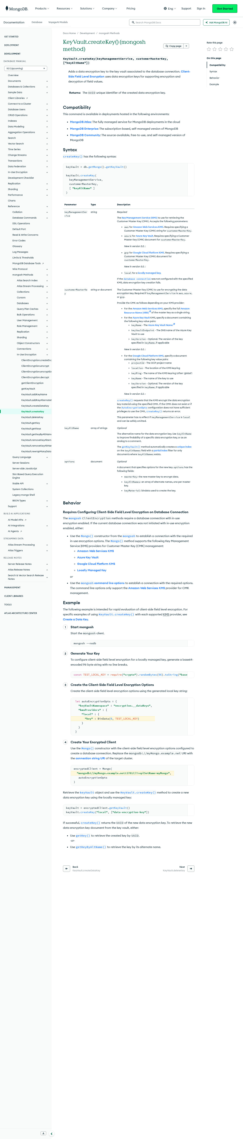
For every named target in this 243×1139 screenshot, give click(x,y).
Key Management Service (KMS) (139, 217)
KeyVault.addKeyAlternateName (36, 400)
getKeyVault (28, 388)
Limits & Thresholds (23, 257)
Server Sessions (20, 462)
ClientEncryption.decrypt (35, 377)
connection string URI (90, 758)
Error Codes (18, 240)
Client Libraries (16, 98)
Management (12, 587)
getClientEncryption (32, 383)
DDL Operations (21, 223)
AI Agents (13, 531)
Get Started (225, 8)
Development (87, 33)
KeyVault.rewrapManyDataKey (36, 451)
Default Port (19, 229)
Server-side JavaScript (24, 468)
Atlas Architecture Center (20, 613)
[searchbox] (164, 22)
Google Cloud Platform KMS (148, 252)
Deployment (11, 45)
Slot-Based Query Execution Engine (27, 476)
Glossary (17, 246)
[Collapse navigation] (51, 1133)
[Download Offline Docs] (43, 1133)
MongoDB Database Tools (26, 263)
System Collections (22, 489)
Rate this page (215, 42)
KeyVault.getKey (30, 422)
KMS (166, 614)
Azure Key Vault (144, 235)
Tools (8, 604)
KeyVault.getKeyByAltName (36, 434)
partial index (160, 450)
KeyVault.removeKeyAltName (36, 445)
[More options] (186, 45)
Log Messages (20, 251)
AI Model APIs (15, 519)
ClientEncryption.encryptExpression (36, 371)
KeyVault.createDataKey (35, 405)
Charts (11, 200)
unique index (184, 446)
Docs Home (69, 33)
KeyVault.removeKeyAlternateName (36, 440)
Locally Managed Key (91, 570)
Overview (13, 75)
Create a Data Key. (76, 619)
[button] (170, 8)
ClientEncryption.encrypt (35, 365)
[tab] (37, 21)
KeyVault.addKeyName (34, 394)
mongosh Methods (109, 33)
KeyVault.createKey (32, 411)
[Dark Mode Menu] (234, 22)
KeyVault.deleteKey (32, 417)
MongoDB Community (85, 135)
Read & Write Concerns (25, 234)
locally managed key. (149, 272)
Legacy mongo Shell (23, 494)
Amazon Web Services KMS (148, 226)
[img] (209, 49)
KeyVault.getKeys (31, 428)
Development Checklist (21, 177)
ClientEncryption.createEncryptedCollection (36, 360)
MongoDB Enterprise (84, 128)
